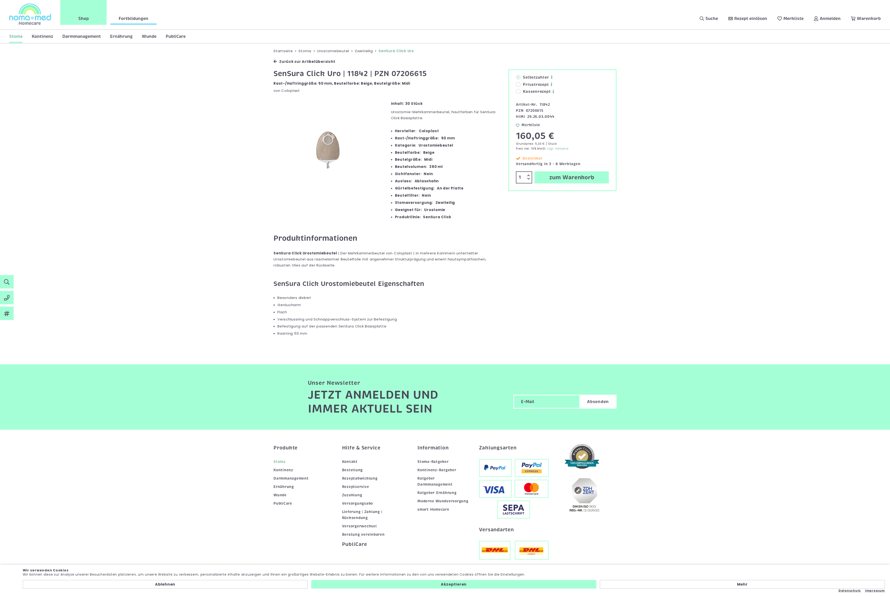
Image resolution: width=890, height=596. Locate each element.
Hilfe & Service (361, 448)
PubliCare (176, 36)
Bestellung (352, 470)
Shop (83, 18)
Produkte (285, 448)
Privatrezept (536, 84)
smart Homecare (433, 509)
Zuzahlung (352, 495)
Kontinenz (42, 36)
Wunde (149, 36)
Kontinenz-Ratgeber (436, 470)
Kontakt (350, 462)
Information (432, 448)
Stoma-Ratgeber (433, 462)
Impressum (875, 591)
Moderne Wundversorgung (442, 501)
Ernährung (121, 36)
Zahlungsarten (498, 448)
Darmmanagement (81, 36)
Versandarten (496, 530)
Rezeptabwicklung (360, 478)
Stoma (15, 36)
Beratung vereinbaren (363, 534)
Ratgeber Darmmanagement (435, 481)
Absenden (598, 401)
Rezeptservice (355, 487)
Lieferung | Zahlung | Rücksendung (362, 515)
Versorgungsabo (357, 503)
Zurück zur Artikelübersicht (307, 61)
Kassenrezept (536, 91)
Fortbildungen (133, 18)
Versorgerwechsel (359, 526)
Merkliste (530, 125)
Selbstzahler (536, 77)
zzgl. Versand (558, 149)
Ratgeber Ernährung (437, 493)
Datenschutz (850, 591)
